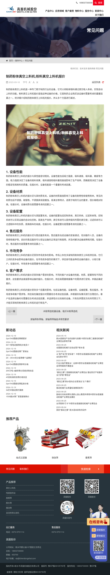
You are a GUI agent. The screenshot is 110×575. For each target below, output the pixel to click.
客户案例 (69, 10)
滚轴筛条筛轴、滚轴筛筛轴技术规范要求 (66, 319)
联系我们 (24, 468)
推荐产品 (12, 418)
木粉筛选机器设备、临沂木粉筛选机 (43, 311)
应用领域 (59, 10)
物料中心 (79, 10)
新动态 (11, 330)
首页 (11, 60)
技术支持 (83, 68)
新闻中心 (99, 10)
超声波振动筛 (29, 572)
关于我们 (99, 14)
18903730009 (85, 2)
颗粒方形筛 (18, 572)
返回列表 (96, 82)
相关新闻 (62, 330)
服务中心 (89, 10)
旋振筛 (9, 572)
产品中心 (49, 10)
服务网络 (91, 68)
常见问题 (28, 60)
